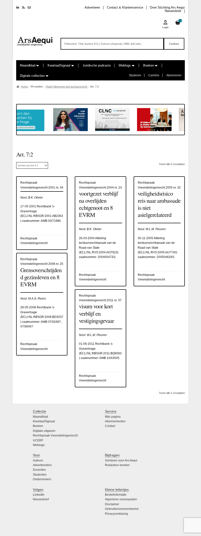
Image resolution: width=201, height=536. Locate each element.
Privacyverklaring (116, 513)
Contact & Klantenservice (125, 7)
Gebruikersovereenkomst (121, 509)
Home (24, 86)
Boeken (148, 65)
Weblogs (125, 65)
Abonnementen (115, 421)
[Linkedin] (17, 7)
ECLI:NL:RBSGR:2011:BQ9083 (101, 353)
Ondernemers (42, 479)
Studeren (135, 75)
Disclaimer (112, 504)
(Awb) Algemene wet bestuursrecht (66, 86)
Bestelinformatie (115, 494)
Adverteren (92, 7)
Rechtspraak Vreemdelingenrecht (55, 435)
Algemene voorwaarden (121, 499)
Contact (110, 426)
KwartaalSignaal (59, 65)
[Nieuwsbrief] (29, 7)
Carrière (153, 75)
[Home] (35, 39)
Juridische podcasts (97, 65)
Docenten (39, 469)
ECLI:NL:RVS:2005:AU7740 (157, 252)
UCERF (38, 440)
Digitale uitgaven (44, 431)
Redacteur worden (117, 465)
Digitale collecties (32, 76)
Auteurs (38, 460)
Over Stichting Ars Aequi (167, 7)
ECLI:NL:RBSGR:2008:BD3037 (42, 317)
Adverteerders (42, 465)
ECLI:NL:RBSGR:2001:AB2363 (42, 216)
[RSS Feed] (23, 7)
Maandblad (27, 65)
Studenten (40, 474)
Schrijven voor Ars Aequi (121, 460)
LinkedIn (38, 494)
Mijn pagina (113, 416)
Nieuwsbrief (173, 11)
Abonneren (173, 75)
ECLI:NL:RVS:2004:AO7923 (98, 252)
